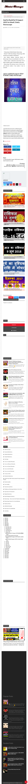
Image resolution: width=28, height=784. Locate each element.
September (8, 530)
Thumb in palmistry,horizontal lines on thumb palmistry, (16, 437)
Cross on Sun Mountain (8, 468)
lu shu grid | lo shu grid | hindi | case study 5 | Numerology (16, 748)
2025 (6, 518)
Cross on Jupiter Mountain (9, 461)
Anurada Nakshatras (8, 451)
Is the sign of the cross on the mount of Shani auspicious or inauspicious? (16, 428)
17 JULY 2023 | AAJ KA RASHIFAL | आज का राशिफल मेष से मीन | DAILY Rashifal (16, 394)
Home (5, 15)
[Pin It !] (7, 152)
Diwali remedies (7, 481)
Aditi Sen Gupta (7, 449)
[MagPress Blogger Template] (14, 6)
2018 (6, 548)
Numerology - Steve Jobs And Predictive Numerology (14, 498)
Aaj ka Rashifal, (17, 27)
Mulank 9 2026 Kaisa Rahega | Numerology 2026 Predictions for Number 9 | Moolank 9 (16, 362)
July (6, 541)
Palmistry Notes (7, 503)
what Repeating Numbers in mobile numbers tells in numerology (16, 377)
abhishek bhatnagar (8, 506)
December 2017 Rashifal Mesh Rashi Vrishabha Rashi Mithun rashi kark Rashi (13, 289)
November (8, 528)
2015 (6, 552)
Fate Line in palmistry (8, 486)
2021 (6, 523)
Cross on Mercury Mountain (9, 464)
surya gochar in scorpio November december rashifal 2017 (11, 273)
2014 (6, 553)
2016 (6, 551)
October (7, 529)
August (7, 531)
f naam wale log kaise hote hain (11, 535)
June (7, 542)
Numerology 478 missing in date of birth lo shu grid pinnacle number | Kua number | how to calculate (14, 66)
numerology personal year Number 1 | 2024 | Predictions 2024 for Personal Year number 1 (16, 759)
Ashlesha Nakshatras (8, 454)
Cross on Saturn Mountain (9, 466)
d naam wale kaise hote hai (14, 769)
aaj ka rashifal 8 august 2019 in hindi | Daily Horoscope (13, 22)
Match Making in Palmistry (9, 496)
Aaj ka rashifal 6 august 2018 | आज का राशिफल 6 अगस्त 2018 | (16, 753)
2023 (6, 520)
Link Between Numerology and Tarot (17, 418)
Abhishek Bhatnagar (6, 782)
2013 (6, 555)
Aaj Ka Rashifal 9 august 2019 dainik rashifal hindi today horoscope (14, 206)
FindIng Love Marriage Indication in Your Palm (13, 489)
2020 (6, 524)
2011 (6, 557)
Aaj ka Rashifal (9, 15)
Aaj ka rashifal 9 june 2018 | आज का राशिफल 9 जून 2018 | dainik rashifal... (13, 257)
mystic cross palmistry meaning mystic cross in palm (16, 402)
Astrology (6, 459)
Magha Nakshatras (8, 494)
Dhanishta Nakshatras (8, 476)
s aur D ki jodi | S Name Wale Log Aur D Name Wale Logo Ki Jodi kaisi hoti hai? (17, 411)
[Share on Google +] (7, 149)
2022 (6, 521)
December (8, 526)
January (7, 547)
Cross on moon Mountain (9, 471)
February (8, 546)
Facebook (22, 297)
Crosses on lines (7, 473)
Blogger (11, 297)
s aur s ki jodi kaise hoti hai (15, 369)
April (7, 543)
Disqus (16, 297)
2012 (6, 556)
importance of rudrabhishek (9, 508)
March (7, 545)
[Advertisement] (14, 37)
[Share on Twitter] (16, 146)
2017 (6, 550)
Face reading (6, 484)
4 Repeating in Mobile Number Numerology (13, 52)
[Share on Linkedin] (16, 149)
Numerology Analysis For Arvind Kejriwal (12, 501)
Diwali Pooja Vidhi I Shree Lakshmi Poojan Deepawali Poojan (14, 479)
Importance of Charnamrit (9, 491)
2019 (6, 525)
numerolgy (6, 510)
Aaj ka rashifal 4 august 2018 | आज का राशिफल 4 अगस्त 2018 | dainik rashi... (16, 764)
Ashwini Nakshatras (8, 456)
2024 (6, 519)
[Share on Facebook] (7, 146)
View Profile (8, 182)
